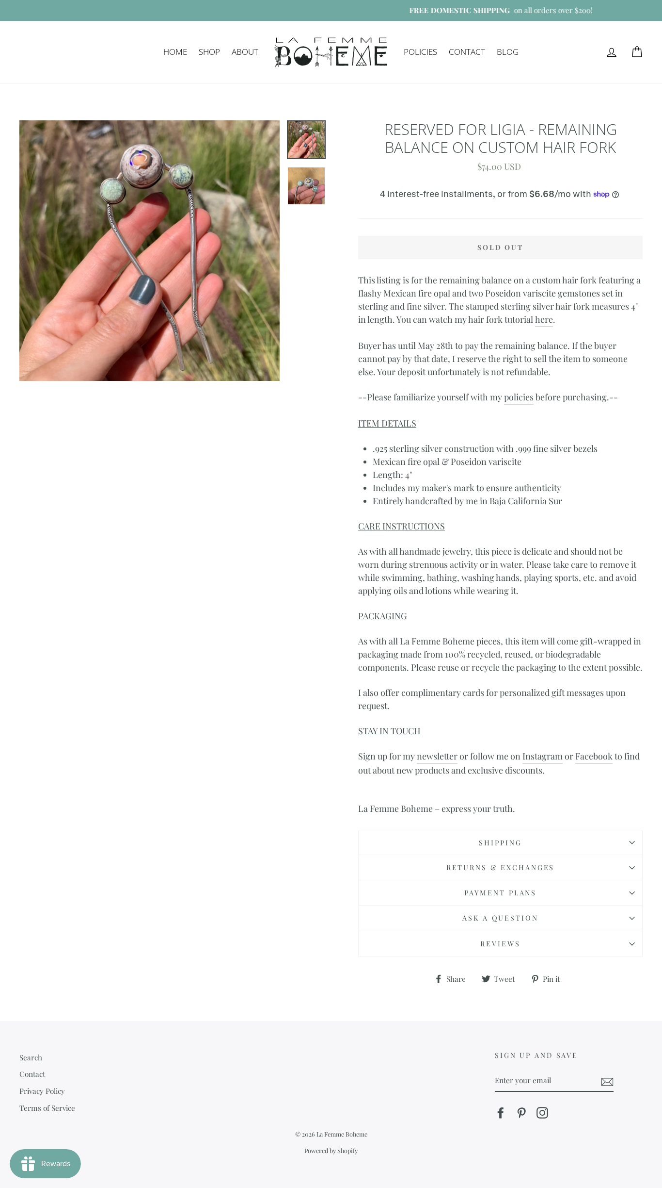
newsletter (437, 756)
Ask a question (500, 918)
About (245, 51)
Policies (420, 51)
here (544, 319)
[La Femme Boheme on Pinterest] (521, 1112)
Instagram (542, 756)
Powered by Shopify (331, 1150)
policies (519, 397)
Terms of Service (47, 1108)
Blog (508, 51)
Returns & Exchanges (500, 867)
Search (30, 1057)
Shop (209, 51)
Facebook (594, 756)
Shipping (500, 842)
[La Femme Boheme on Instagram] (542, 1112)
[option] (331, 10)
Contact (467, 51)
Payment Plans (500, 892)
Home (175, 51)
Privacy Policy (42, 1091)
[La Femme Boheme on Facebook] (500, 1112)
